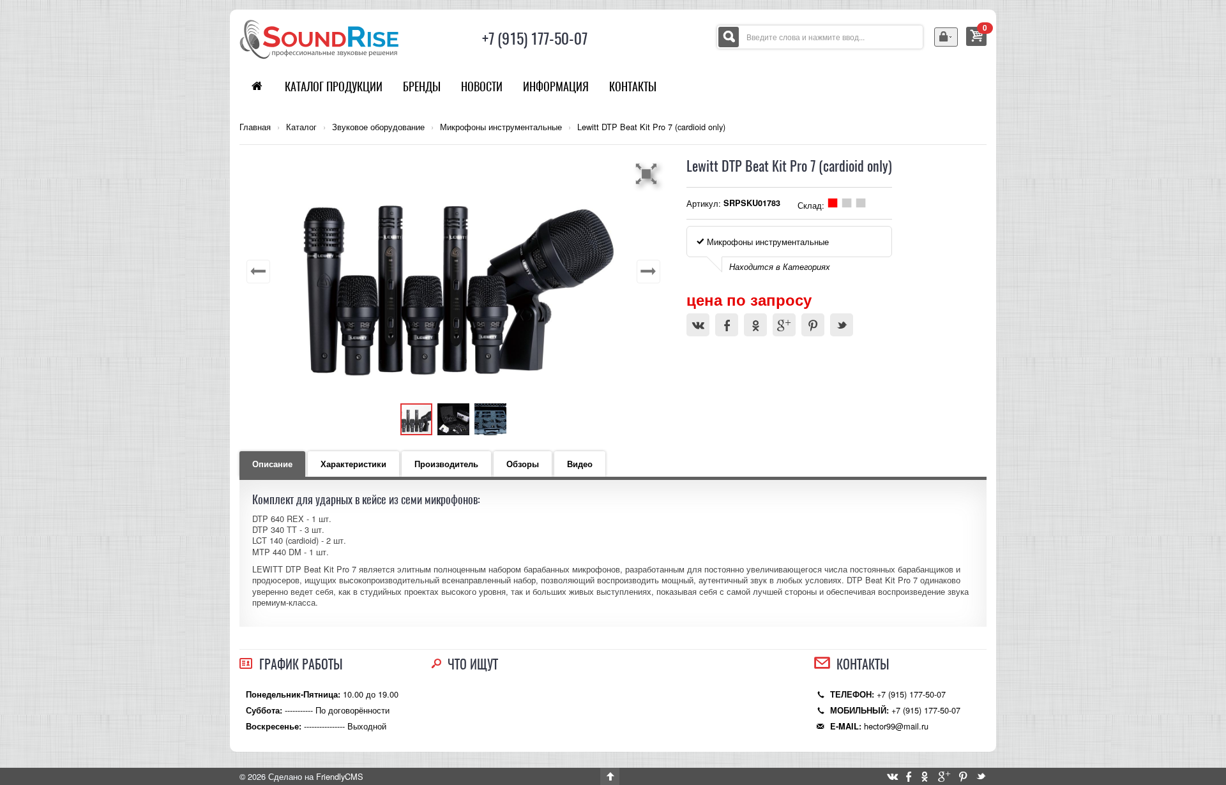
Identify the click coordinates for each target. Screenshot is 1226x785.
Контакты (632, 86)
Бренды (422, 86)
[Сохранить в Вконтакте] (697, 324)
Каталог (301, 127)
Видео (580, 464)
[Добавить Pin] (812, 324)
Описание (272, 464)
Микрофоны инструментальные (501, 127)
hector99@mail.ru (896, 726)
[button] (648, 173)
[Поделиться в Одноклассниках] (755, 324)
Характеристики (353, 464)
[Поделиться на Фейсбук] (726, 324)
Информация (556, 86)
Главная (255, 127)
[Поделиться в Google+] (784, 324)
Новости (482, 86)
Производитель (446, 464)
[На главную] (319, 38)
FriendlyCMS (339, 776)
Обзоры (522, 464)
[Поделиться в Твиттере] (841, 324)
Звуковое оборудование (378, 127)
